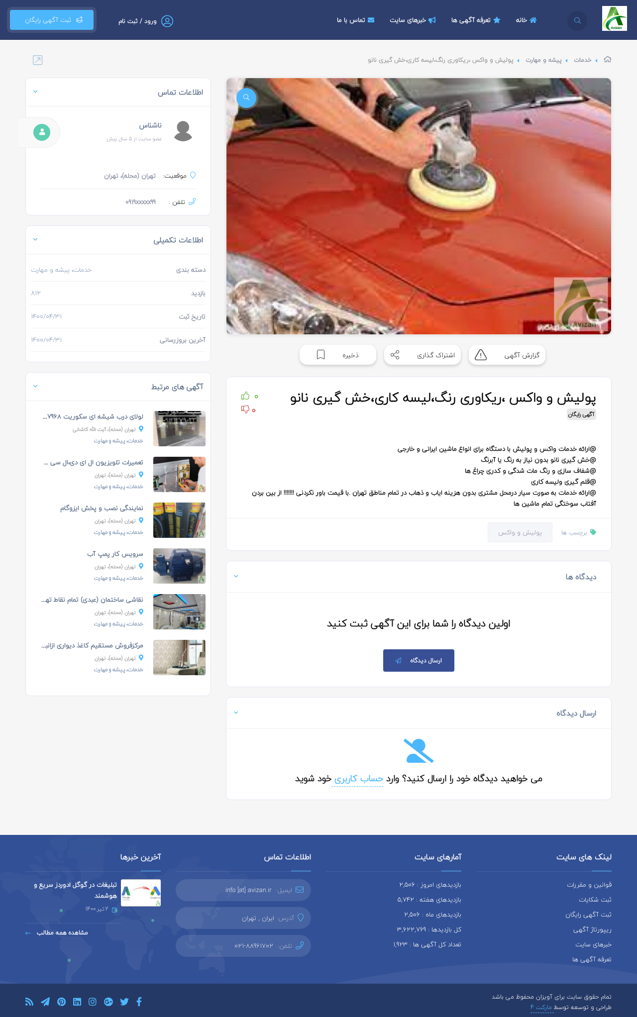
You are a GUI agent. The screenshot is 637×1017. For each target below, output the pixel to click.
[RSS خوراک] (29, 1003)
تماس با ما (351, 19)
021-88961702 (253, 945)
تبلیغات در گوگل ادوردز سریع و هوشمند (75, 890)
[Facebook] (139, 1003)
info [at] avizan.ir (248, 890)
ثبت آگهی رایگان (46, 19)
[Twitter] (124, 1003)
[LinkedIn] (77, 1003)
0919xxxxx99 (140, 202)
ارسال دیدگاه (426, 660)
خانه (521, 19)
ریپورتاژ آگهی (592, 929)
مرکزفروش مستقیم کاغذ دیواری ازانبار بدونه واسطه (74, 645)
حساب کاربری (357, 778)
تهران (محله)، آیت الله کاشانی (104, 429)
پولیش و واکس (520, 532)
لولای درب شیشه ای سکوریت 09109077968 (84, 416)
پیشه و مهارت (544, 60)
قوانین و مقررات (589, 884)
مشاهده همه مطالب (61, 932)
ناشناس (150, 125)
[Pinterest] (61, 1003)
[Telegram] (45, 1003)
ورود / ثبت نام (137, 21)
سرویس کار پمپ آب (115, 553)
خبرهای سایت (408, 19)
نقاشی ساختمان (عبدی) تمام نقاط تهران (90, 599)
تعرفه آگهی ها (471, 19)
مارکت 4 (542, 1007)
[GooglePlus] (108, 1003)
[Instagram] (93, 1003)
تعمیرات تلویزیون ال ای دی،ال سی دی (91, 462)
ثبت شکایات (595, 899)
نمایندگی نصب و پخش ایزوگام (101, 508)
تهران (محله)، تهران (115, 475)
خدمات (583, 60)
